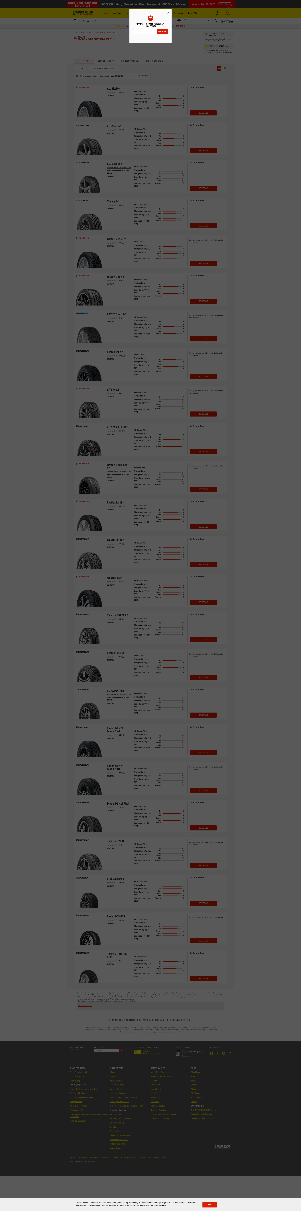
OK (209, 1204)
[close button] (298, 1201)
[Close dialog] (168, 12)
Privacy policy (159, 1206)
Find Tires (162, 31)
